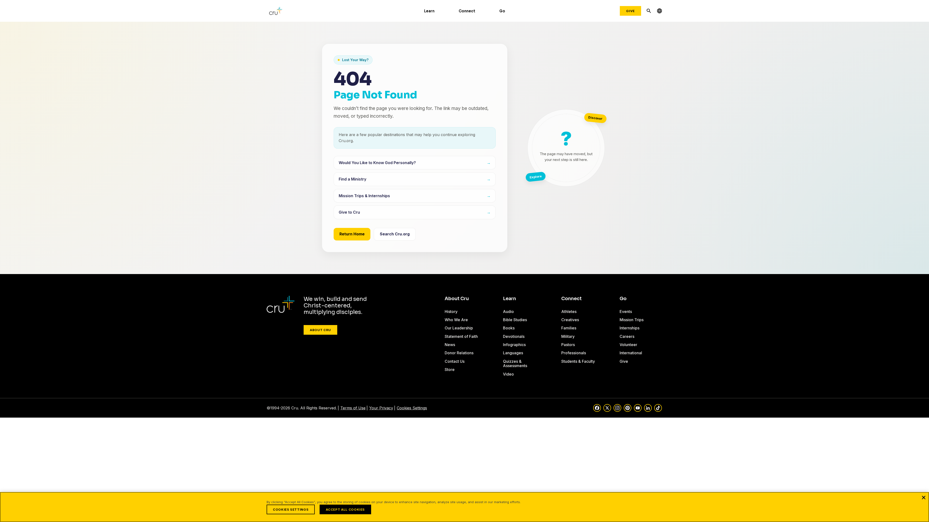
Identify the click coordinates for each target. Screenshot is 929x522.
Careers (627, 336)
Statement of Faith (461, 336)
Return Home (352, 234)
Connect (467, 11)
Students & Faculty (578, 361)
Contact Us (454, 361)
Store (450, 369)
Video (508, 374)
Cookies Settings (412, 408)
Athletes (569, 311)
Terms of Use (353, 408)
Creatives (570, 319)
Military (568, 336)
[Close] (923, 497)
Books (509, 328)
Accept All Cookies (345, 509)
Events (626, 311)
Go (502, 11)
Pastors (568, 344)
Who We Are (456, 319)
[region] (464, 507)
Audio (508, 311)
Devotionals (513, 336)
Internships (629, 328)
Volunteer (628, 344)
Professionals (573, 352)
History (451, 311)
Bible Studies (515, 319)
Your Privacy (381, 408)
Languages (513, 352)
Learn (429, 11)
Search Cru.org (395, 234)
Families (568, 328)
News (450, 344)
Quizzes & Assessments (515, 363)
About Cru (320, 330)
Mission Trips (632, 319)
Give (630, 11)
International (631, 352)
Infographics (514, 344)
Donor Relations (459, 352)
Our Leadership (459, 328)
